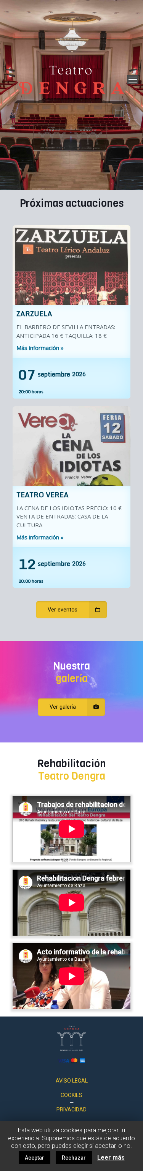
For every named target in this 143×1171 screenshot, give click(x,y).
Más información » (40, 347)
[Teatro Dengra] (71, 80)
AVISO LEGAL (72, 1081)
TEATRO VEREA (42, 494)
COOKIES (71, 1095)
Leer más (111, 1157)
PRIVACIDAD (71, 1109)
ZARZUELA (34, 313)
